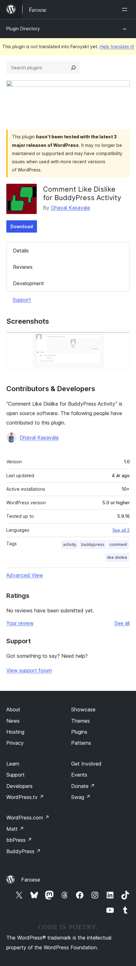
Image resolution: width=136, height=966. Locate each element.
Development (28, 283)
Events (79, 775)
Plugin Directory (23, 28)
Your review (20, 623)
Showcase (83, 709)
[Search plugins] (73, 67)
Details (21, 250)
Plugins (79, 732)
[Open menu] (126, 9)
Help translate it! (117, 46)
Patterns (81, 743)
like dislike (117, 557)
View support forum (29, 670)
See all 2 (121, 530)
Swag (80, 797)
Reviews (23, 267)
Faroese (30, 879)
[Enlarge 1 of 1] (121, 340)
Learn (12, 764)
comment (118, 544)
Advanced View (24, 575)
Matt (15, 829)
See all (122, 623)
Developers (19, 786)
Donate (83, 786)
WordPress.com (27, 817)
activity (69, 544)
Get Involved (86, 764)
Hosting (15, 732)
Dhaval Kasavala (70, 208)
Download (21, 226)
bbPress (19, 840)
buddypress (92, 544)
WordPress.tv (25, 797)
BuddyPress (23, 851)
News (13, 721)
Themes (80, 721)
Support (22, 300)
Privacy (15, 743)
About (13, 709)
